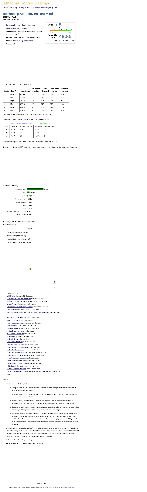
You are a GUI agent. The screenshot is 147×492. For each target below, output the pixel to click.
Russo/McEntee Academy (16, 358)
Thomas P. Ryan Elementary (16, 369)
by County (13, 8)
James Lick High (12, 320)
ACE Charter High (13, 296)
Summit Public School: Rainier (17, 361)
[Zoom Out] (54, 285)
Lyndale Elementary (13, 331)
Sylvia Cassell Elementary (15, 366)
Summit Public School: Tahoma (18, 363)
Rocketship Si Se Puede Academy (18, 355)
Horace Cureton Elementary (16, 318)
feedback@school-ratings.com (66, 487)
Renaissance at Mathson (15, 344)
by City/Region (24, 8)
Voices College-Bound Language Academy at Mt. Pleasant (27, 371)
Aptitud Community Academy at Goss (20, 301)
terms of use (49, 487)
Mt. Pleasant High (13, 336)
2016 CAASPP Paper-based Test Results (31, 444)
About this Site (41, 483)
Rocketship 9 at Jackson (15, 350)
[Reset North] (54, 288)
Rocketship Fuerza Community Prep (19, 353)
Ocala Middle (11, 339)
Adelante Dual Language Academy (19, 299)
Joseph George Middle (14, 326)
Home (6, 8)
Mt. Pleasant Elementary (15, 334)
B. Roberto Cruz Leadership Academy (20, 307)
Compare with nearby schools (16, 28)
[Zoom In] (54, 281)
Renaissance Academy (15, 342)
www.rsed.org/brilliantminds (23, 41)
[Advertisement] (42, 62)
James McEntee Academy (16, 323)
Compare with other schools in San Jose (20, 25)
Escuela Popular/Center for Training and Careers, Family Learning (30, 312)
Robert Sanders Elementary (16, 347)
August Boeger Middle (14, 304)
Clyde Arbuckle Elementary (16, 309)
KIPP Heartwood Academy (16, 328)
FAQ (56, 8)
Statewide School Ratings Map (42, 8)
